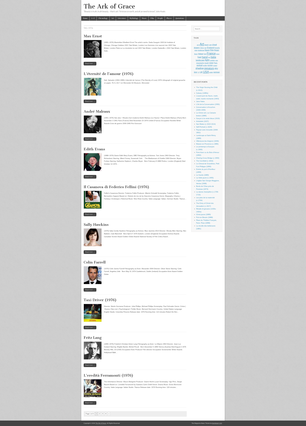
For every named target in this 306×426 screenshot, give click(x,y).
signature (209, 68)
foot (205, 54)
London (212, 60)
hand (205, 57)
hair (199, 57)
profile (205, 65)
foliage (200, 54)
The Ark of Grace (109, 6)
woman (216, 72)
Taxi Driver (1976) (100, 300)
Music (144, 18)
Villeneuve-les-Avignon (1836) (207, 141)
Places (169, 18)
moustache (200, 63)
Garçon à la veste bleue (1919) (208, 118)
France (211, 53)
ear (205, 48)
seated (215, 65)
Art (112, 18)
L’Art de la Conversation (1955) (208, 104)
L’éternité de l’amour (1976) (109, 74)
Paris (215, 63)
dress (202, 48)
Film (152, 18)
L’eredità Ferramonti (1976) (108, 375)
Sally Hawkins (96, 224)
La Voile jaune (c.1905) (205, 178)
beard (206, 45)
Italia (213, 57)
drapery (197, 48)
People (160, 18)
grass (217, 54)
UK (201, 72)
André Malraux (97, 111)
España (217, 48)
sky (216, 68)
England (210, 48)
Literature (122, 18)
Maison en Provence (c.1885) (207, 144)
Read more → (90, 63)
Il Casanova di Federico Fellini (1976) (116, 187)
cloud (214, 44)
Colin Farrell (95, 262)
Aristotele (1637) (202, 121)
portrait (199, 65)
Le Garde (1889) (202, 175)
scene (210, 65)
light (207, 60)
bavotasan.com (217, 423)
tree (195, 72)
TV (198, 72)
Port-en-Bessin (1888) (204, 217)
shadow (200, 68)
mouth (206, 63)
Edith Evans (94, 149)
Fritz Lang (92, 337)
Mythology (134, 18)
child (210, 45)
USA (206, 71)
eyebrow (201, 50)
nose (211, 63)
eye (196, 50)
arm (198, 45)
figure (207, 50)
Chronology (103, 18)
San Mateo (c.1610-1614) (206, 124)
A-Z (93, 18)
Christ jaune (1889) (203, 214)
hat (209, 57)
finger (216, 50)
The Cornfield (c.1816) (204, 161)
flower (196, 54)
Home (85, 18)
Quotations (179, 18)
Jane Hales (200, 101)
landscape (200, 60)
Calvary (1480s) (202, 93)
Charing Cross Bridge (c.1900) (207, 158)
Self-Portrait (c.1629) (204, 127)
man (216, 60)
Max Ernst (93, 36)
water (211, 72)
